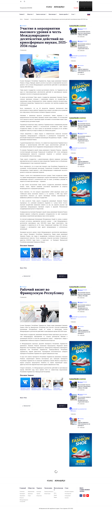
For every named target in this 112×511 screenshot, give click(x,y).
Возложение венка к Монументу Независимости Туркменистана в (84, 46)
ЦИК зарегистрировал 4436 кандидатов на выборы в (84, 70)
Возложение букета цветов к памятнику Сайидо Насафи (84, 33)
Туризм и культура (40, 14)
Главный (21, 14)
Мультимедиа (52, 14)
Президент (26, 19)
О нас (72, 14)
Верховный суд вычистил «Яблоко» (78, 56)
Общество (30, 14)
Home (21, 19)
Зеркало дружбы (63, 14)
